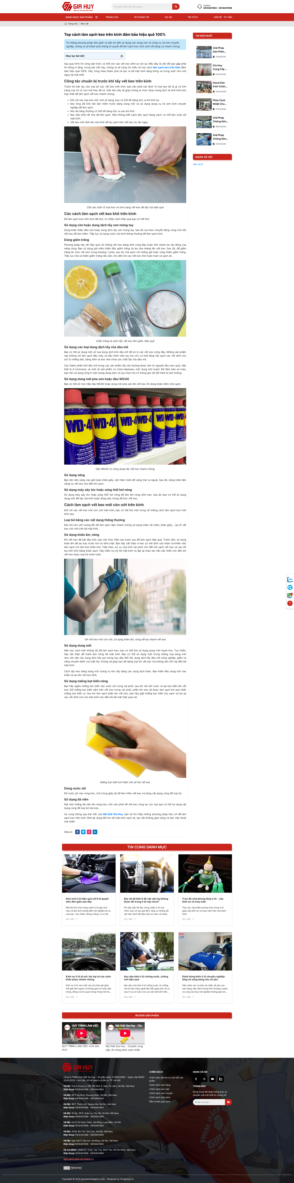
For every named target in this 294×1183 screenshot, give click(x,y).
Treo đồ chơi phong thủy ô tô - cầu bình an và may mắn (202, 900)
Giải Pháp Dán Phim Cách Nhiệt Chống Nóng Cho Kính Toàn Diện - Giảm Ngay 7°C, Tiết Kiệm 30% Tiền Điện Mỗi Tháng (220, 49)
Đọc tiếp (70, 919)
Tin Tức (192, 17)
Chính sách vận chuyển (161, 1093)
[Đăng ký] (228, 1102)
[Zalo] (221, 1079)
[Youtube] (212, 1079)
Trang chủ (112, 17)
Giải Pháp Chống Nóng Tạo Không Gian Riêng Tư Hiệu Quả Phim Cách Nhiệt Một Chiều (220, 119)
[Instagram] (204, 1079)
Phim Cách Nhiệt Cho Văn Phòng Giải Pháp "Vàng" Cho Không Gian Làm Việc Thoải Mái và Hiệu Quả (220, 102)
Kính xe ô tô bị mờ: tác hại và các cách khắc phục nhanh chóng (88, 978)
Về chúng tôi (141, 17)
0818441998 (81, 1089)
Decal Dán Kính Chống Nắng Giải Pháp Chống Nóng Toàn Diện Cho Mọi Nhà (220, 84)
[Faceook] (196, 1079)
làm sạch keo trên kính (167, 67)
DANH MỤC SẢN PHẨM (79, 17)
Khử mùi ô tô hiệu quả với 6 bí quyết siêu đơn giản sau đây (87, 900)
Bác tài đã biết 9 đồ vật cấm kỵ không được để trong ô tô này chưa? (146, 900)
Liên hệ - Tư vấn (223, 17)
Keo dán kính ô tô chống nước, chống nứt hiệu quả (146, 978)
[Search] (176, 7)
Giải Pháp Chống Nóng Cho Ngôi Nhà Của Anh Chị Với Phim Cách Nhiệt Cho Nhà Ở (220, 137)
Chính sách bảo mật (159, 1089)
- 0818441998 (224, 8)
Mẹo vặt (85, 23)
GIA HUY (198, 164)
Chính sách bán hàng (159, 1085)
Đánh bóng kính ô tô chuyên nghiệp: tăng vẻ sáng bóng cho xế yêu (203, 978)
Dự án (168, 17)
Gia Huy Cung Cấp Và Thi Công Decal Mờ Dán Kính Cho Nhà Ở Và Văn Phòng (220, 67)
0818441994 (210, 8)
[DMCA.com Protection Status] (73, 1167)
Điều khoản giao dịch (159, 1101)
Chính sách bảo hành (159, 1097)
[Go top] (290, 603)
